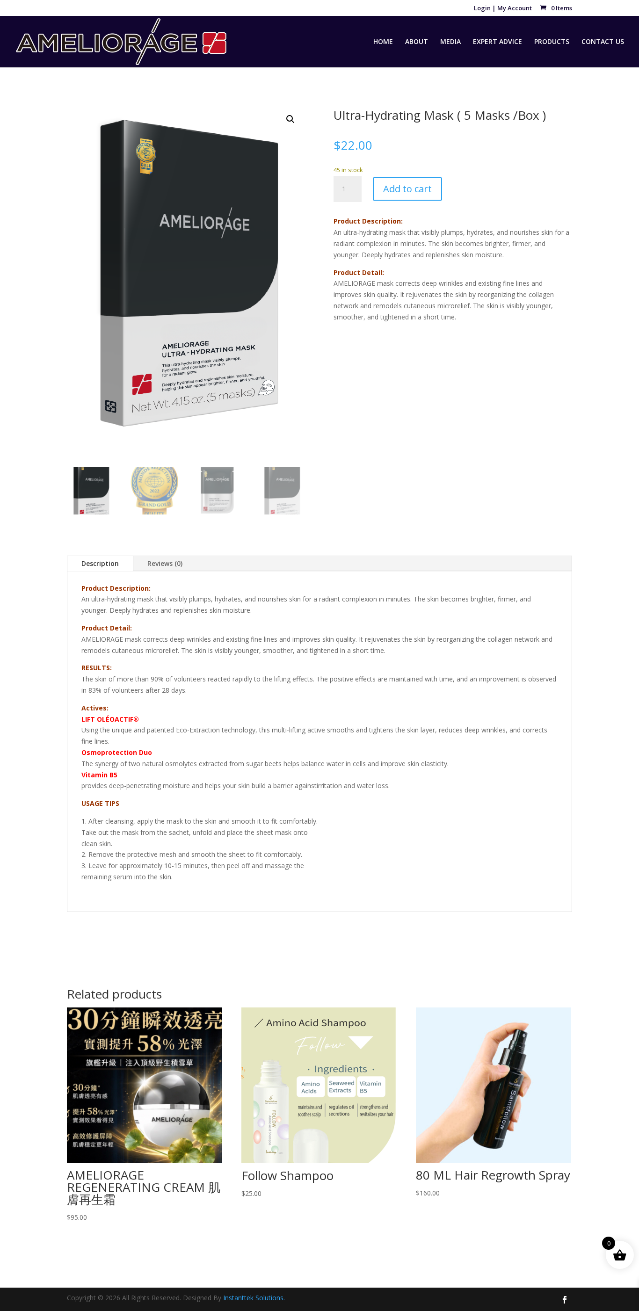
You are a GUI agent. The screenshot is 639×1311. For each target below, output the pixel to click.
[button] (290, 119)
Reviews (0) (164, 563)
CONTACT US (602, 42)
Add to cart (407, 188)
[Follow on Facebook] (564, 1299)
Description (100, 563)
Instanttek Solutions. (254, 1297)
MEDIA (450, 42)
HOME (383, 42)
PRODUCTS (551, 42)
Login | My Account (503, 8)
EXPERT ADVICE (497, 42)
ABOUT (416, 42)
